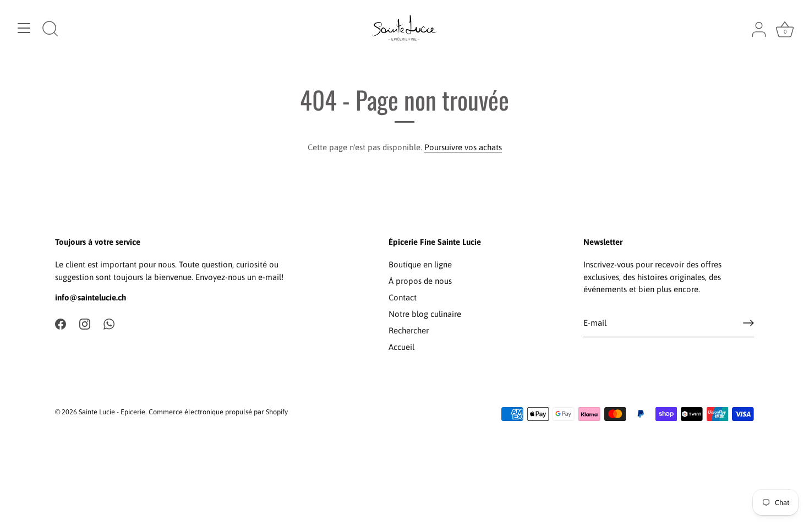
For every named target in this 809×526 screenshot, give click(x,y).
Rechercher (409, 330)
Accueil (401, 347)
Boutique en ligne (420, 264)
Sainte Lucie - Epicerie (112, 412)
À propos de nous (420, 281)
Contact (403, 297)
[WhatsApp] (108, 323)
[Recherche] (50, 30)
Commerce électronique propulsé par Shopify (218, 412)
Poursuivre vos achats (463, 147)
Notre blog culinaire (425, 314)
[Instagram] (84, 323)
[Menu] (24, 28)
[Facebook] (60, 323)
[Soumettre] (748, 322)
